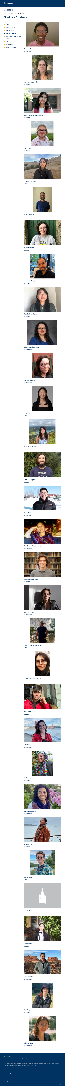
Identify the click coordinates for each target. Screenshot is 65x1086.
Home (5, 13)
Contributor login (26, 1059)
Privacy (6, 1079)
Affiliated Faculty (10, 30)
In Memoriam (9, 44)
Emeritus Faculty (10, 27)
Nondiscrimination (8, 1077)
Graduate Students (11, 33)
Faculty (7, 24)
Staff (7, 41)
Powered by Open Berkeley (10, 1073)
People (11, 13)
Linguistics (8, 9)
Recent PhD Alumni (11, 47)
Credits (18, 1059)
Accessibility (7, 1075)
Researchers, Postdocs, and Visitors (13, 37)
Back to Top (58, 1084)
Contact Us (12, 1059)
